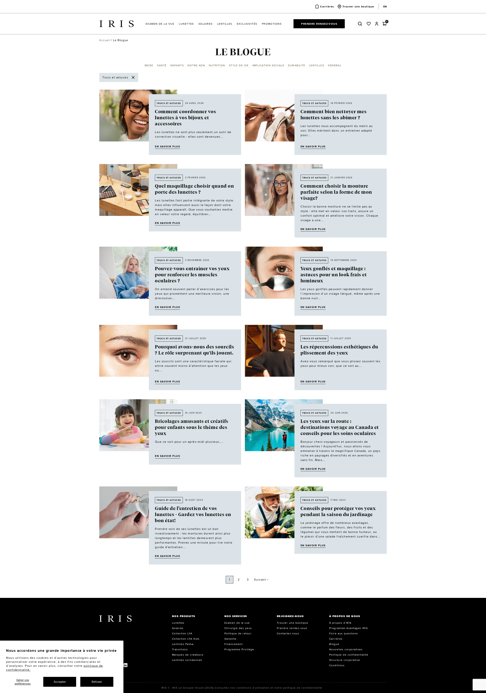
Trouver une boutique (292, 623)
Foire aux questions (343, 633)
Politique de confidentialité (348, 655)
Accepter (60, 682)
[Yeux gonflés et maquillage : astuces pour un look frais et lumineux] (284, 281)
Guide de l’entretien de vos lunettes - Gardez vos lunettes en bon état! (193, 514)
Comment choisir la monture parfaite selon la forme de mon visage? (336, 192)
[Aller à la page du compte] (376, 24)
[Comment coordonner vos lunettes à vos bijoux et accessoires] (138, 122)
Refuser (97, 682)
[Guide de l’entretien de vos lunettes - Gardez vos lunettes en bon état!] (138, 525)
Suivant (260, 579)
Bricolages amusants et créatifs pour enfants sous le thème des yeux (191, 427)
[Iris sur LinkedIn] (126, 664)
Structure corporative (344, 660)
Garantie (230, 639)
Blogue (334, 644)
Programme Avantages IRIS (348, 628)
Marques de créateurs (188, 655)
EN (385, 6)
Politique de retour (238, 633)
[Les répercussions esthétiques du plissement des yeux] (284, 357)
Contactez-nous (288, 633)
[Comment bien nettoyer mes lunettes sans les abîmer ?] (284, 122)
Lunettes (178, 623)
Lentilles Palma (183, 644)
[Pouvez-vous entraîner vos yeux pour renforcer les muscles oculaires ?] (138, 281)
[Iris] (116, 23)
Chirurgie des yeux (238, 628)
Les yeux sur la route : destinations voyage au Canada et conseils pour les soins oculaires (340, 427)
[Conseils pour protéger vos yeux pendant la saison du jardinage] (284, 520)
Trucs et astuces (169, 103)
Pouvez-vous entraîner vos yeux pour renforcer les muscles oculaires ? (192, 275)
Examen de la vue (237, 623)
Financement (233, 644)
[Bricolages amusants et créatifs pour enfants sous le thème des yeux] (138, 432)
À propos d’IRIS (340, 623)
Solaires (178, 628)
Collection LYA (182, 633)
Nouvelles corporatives (346, 649)
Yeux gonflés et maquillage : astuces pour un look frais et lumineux (334, 275)
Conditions (337, 665)
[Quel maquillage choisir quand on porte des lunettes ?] (138, 197)
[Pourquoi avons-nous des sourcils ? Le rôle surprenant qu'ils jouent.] (138, 357)
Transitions (180, 649)
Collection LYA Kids (186, 639)
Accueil (104, 40)
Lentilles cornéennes (187, 660)
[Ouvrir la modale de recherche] (360, 24)
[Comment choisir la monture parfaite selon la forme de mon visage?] (284, 201)
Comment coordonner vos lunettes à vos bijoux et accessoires (185, 118)
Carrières (336, 639)
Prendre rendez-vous (319, 24)
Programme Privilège (239, 649)
